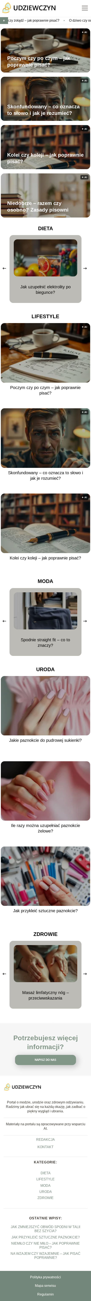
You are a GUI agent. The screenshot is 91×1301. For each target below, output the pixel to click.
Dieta (45, 228)
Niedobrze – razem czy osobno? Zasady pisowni (38, 206)
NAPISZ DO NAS (45, 1059)
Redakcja (45, 1139)
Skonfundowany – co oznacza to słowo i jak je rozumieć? (43, 110)
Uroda (45, 669)
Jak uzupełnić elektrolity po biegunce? (45, 289)
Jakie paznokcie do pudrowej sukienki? (45, 740)
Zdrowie (45, 934)
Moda (45, 581)
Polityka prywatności (45, 1277)
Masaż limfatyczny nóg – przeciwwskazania (45, 995)
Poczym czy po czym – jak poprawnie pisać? (38, 61)
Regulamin (45, 1294)
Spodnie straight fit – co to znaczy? (45, 642)
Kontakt (45, 1147)
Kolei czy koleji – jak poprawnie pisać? (45, 158)
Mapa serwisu (45, 1285)
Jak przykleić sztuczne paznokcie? (45, 910)
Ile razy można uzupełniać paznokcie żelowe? (45, 828)
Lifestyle (45, 316)
